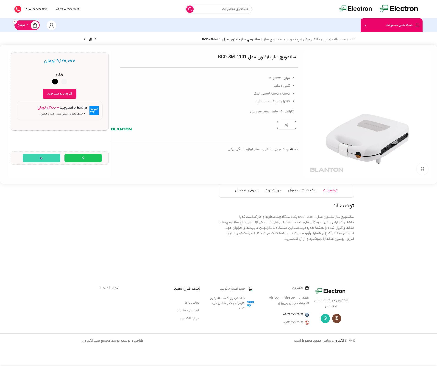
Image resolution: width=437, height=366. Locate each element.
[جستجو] (190, 9)
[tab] (330, 191)
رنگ (60, 74)
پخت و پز (292, 39)
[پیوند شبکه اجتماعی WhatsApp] (325, 318)
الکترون (338, 341)
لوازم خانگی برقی (315, 39)
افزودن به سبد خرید (59, 94)
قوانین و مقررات (188, 310)
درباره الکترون (189, 318)
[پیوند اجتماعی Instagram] (336, 318)
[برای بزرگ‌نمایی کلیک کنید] (422, 169)
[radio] (64, 81)
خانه (352, 39)
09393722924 (293, 314)
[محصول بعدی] (84, 39)
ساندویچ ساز (273, 39)
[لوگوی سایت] (399, 9)
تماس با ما (192, 302)
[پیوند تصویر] (331, 291)
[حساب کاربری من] (51, 25)
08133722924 (293, 322)
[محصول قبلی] (95, 39)
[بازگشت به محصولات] (90, 39)
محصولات (339, 39)
